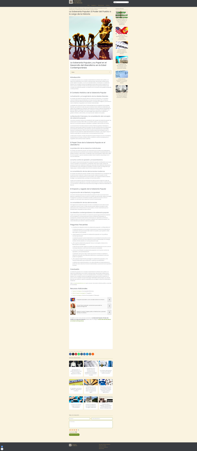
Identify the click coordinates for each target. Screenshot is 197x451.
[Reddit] (93, 354)
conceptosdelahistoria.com (79, 283)
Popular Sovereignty (77, 291)
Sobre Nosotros (101, 5)
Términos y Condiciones (103, 447)
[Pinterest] (76, 354)
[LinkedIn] (84, 354)
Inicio (88, 5)
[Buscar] (128, 2)
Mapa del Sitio (101, 448)
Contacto (108, 5)
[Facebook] (70, 354)
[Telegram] (87, 354)
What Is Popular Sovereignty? (79, 293)
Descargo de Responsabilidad (104, 444)
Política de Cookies (102, 445)
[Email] (90, 354)
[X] (73, 354)
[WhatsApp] (79, 354)
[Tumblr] (81, 354)
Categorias (93, 5)
